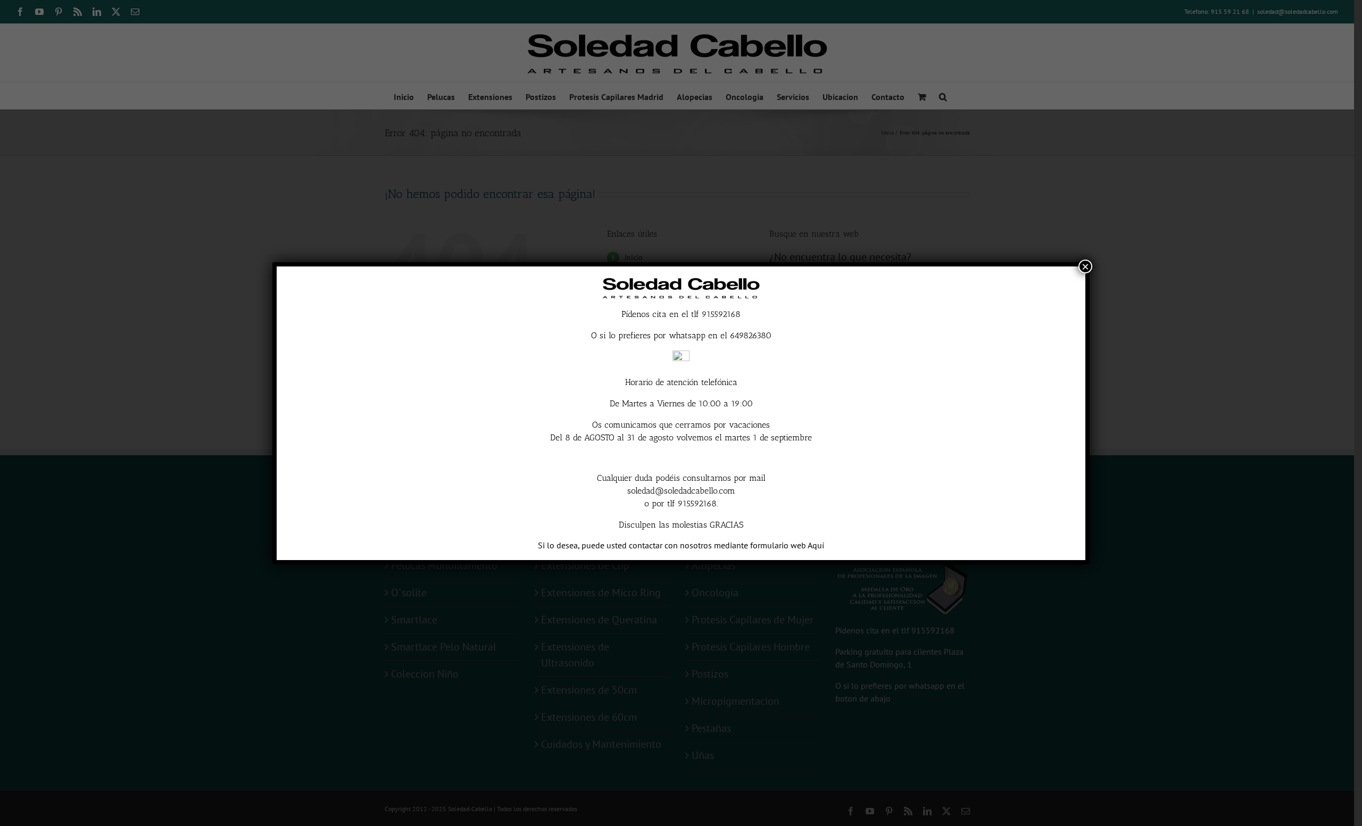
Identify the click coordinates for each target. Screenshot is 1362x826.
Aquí (816, 545)
